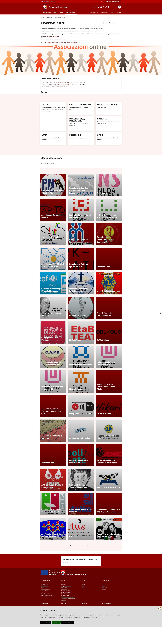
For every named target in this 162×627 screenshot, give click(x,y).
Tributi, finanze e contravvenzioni (68, 598)
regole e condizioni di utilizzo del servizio (55, 40)
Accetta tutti (56, 622)
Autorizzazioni (64, 589)
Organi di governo (44, 584)
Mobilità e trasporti (65, 595)
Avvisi (83, 586)
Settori (44, 92)
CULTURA (46, 104)
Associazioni (104, 587)
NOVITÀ (83, 581)
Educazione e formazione (66, 594)
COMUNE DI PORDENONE (76, 574)
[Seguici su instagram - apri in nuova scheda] (105, 7)
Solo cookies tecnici (46, 622)
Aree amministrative (45, 589)
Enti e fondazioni (44, 590)
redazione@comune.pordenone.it (61, 82)
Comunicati (84, 587)
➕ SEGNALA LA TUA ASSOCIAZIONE (50, 37)
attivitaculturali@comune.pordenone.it (59, 86)
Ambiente (63, 584)
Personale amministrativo (46, 594)
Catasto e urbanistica (65, 590)
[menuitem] (46, 12)
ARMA (44, 134)
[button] (119, 7)
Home (42, 17)
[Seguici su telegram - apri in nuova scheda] (108, 7)
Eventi (103, 586)
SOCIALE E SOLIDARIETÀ (107, 104)
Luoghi (103, 584)
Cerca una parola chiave (48, 163)
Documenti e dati (44, 586)
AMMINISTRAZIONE (45, 581)
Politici (42, 592)
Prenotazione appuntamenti (47, 595)
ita (101, 1)
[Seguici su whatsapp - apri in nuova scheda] (103, 7)
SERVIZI (63, 581)
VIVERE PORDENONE (106, 581)
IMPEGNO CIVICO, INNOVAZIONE (77, 119)
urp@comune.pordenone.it (63, 84)
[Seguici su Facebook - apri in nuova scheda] (100, 7)
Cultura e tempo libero (66, 592)
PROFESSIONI (75, 134)
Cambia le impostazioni (68, 622)
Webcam (104, 589)
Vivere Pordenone (50, 17)
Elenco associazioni (51, 157)
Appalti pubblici (64, 587)
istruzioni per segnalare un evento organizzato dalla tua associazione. (61, 42)
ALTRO (100, 134)
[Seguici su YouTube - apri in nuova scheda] (98, 7)
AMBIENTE (102, 118)
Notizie (83, 584)
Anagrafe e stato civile (66, 586)
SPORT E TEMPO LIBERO (80, 104)
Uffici (42, 587)
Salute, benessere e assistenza (67, 597)
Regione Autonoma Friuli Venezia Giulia (48, 1)
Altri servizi (63, 600)
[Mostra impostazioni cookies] (161, 313)
